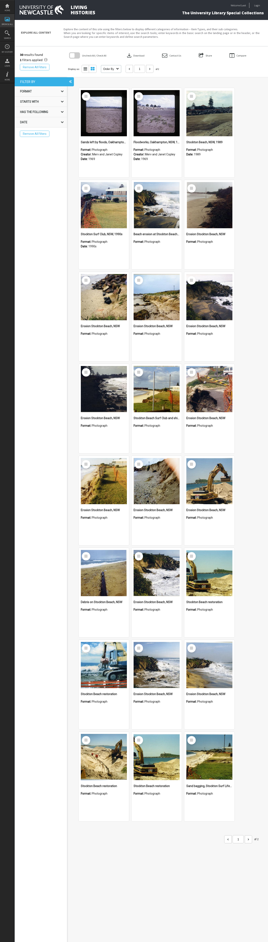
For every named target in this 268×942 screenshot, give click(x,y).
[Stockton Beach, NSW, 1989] (209, 113)
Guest (243, 5)
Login (7, 65)
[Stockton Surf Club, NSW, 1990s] (104, 205)
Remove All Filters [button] (34, 67)
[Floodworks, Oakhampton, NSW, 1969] (157, 113)
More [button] (7, 79)
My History (7, 52)
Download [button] (135, 55)
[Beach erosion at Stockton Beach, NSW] (157, 205)
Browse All (7, 24)
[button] (171, 55)
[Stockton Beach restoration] (209, 573)
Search (7, 38)
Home (7, 10)
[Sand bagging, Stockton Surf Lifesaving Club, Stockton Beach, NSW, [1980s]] (209, 757)
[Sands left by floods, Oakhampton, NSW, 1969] (104, 113)
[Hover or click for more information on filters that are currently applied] (46, 60)
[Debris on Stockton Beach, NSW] (104, 573)
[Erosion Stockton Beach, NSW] (209, 205)
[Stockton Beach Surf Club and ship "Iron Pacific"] (157, 389)
